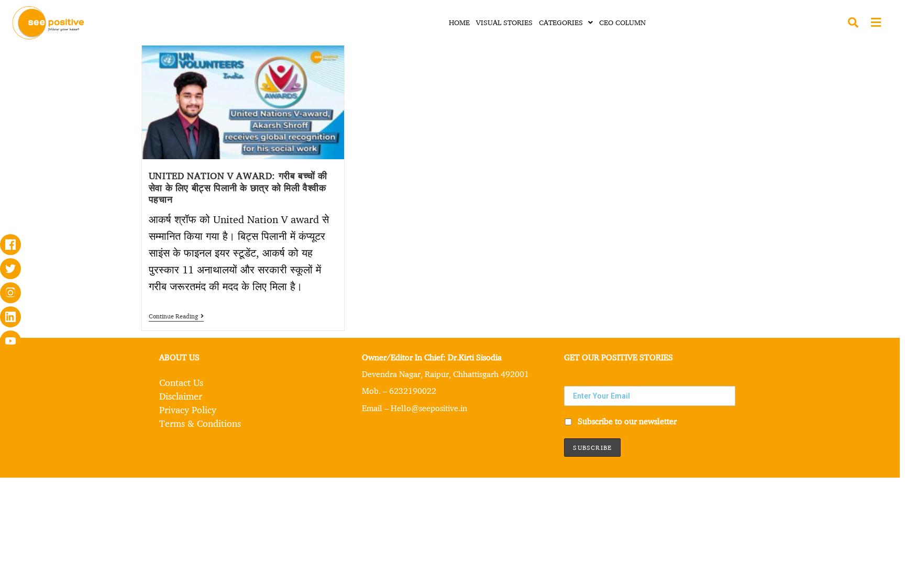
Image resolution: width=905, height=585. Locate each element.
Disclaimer (180, 396)
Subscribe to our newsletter (626, 421)
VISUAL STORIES (504, 22)
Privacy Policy (187, 409)
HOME (459, 22)
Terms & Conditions (200, 423)
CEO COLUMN (622, 22)
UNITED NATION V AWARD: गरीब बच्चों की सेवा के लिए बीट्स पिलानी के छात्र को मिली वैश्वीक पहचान (238, 187)
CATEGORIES (561, 22)
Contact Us (181, 382)
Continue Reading (176, 316)
